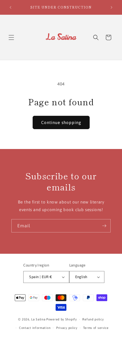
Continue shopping (61, 122)
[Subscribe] (104, 225)
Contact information (35, 327)
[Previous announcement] (10, 7)
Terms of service (96, 327)
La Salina (38, 319)
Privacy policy (66, 327)
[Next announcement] (111, 7)
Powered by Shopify (61, 319)
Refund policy (93, 319)
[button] (11, 37)
